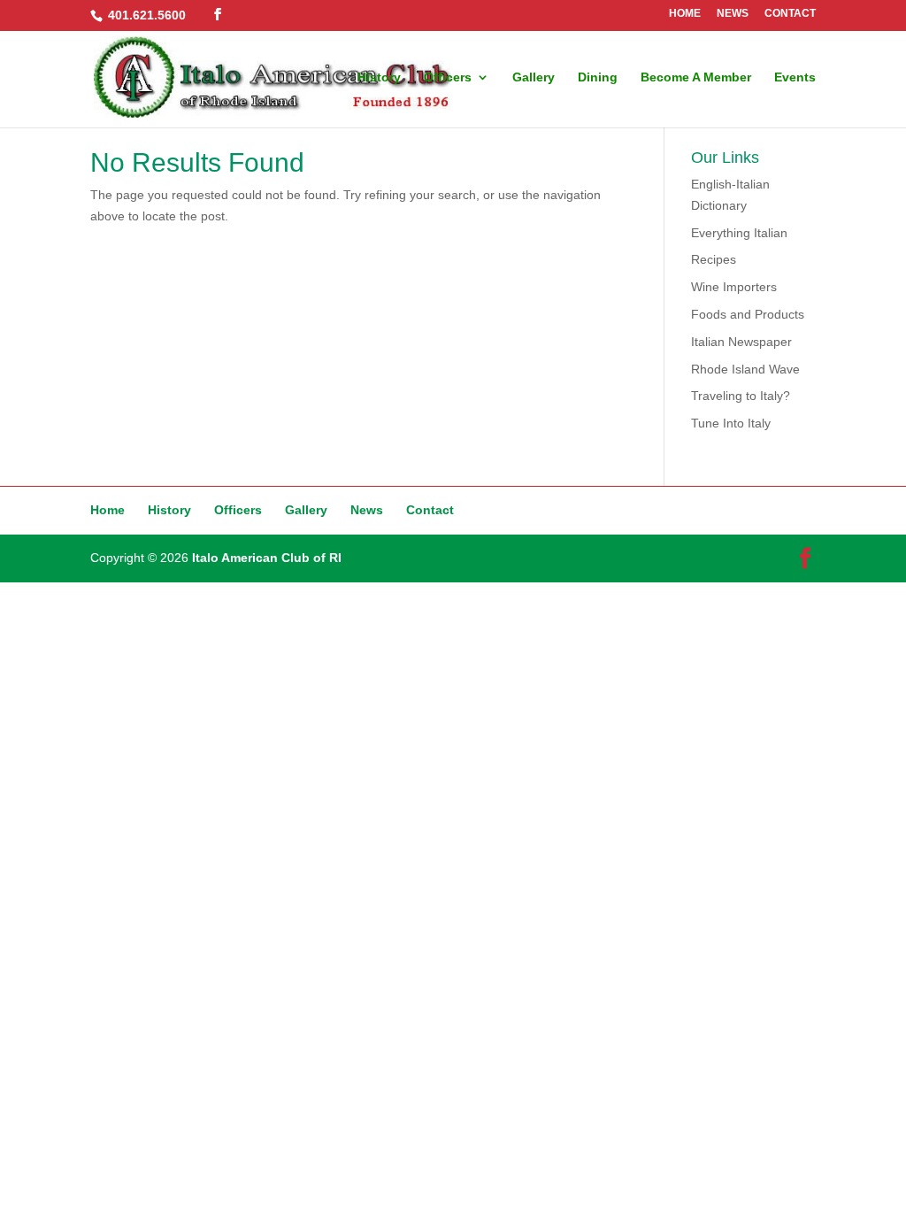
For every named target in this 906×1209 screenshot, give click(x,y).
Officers (448, 77)
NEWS (733, 13)
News (366, 510)
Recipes (713, 259)
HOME (685, 13)
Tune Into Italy (731, 423)
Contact (430, 510)
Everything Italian (739, 233)
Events (795, 77)
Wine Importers (734, 287)
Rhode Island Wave (745, 369)
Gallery (533, 77)
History (379, 77)
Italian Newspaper (741, 342)
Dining (598, 77)
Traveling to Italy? (740, 396)
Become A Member (696, 77)
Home (107, 510)
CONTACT (790, 13)
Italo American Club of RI (267, 558)
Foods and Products (747, 314)
